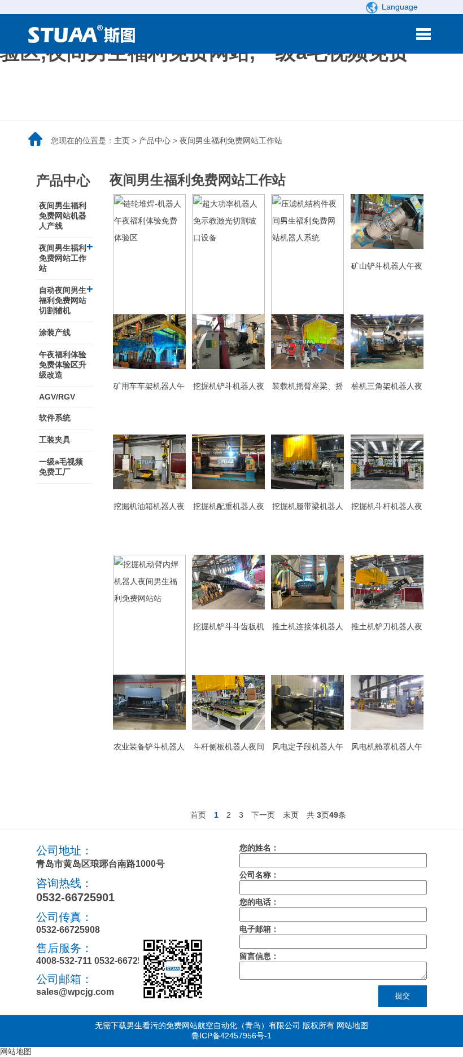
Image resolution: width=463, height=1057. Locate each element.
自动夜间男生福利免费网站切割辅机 (62, 300)
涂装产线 (55, 332)
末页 (291, 814)
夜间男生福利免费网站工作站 (231, 140)
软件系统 (55, 417)
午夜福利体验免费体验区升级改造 (62, 364)
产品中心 (155, 140)
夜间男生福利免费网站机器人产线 (62, 215)
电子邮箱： (259, 928)
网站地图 (352, 1025)
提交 (402, 996)
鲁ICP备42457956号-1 (231, 1035)
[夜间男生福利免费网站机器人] (84, 34)
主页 (122, 140)
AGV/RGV (57, 396)
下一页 (263, 814)
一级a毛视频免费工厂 (61, 466)
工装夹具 (55, 439)
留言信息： (259, 955)
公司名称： (259, 874)
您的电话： (259, 901)
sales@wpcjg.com (75, 992)
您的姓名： (259, 847)
